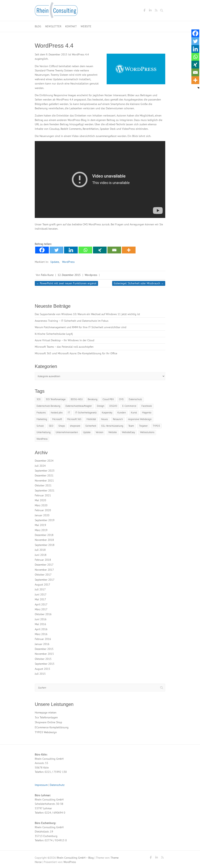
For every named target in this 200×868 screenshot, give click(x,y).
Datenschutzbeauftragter (78, 406)
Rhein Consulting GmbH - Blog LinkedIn (150, 11)
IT (69, 412)
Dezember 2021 (44, 475)
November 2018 (44, 540)
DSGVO (113, 406)
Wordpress (91, 275)
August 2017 (42, 584)
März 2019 (41, 530)
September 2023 (44, 470)
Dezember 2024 (44, 460)
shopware (75, 425)
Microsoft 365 (74, 419)
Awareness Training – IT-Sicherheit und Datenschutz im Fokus (71, 321)
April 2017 (41, 604)
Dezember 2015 (44, 649)
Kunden (121, 412)
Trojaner (143, 425)
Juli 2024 (40, 465)
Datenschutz (135, 399)
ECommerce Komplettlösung (52, 727)
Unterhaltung (44, 432)
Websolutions (147, 432)
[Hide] (198, 87)
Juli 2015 (40, 673)
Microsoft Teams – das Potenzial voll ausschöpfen (64, 346)
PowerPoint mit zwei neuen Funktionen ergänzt (66, 283)
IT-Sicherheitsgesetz (86, 412)
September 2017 (44, 579)
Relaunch (118, 419)
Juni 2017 (40, 594)
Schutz (40, 425)
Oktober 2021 (43, 485)
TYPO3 (156, 425)
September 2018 (44, 545)
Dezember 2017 (44, 564)
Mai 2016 (40, 624)
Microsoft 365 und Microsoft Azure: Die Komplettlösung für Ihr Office (76, 353)
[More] (129, 250)
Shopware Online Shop (48, 722)
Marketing (42, 419)
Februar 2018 (43, 559)
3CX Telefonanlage (56, 399)
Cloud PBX (108, 399)
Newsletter (53, 26)
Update (54, 262)
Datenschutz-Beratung (48, 406)
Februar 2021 (43, 495)
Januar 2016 (42, 644)
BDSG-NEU (77, 399)
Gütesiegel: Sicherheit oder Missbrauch (139, 283)
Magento (146, 412)
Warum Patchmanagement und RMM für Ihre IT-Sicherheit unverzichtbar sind (80, 327)
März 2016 (41, 634)
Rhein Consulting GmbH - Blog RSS (156, 11)
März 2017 (41, 609)
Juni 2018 (40, 555)
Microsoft (57, 419)
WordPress (68, 262)
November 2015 (44, 654)
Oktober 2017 (43, 574)
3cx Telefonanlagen (46, 717)
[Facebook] (42, 250)
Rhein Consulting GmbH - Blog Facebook (144, 11)
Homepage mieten (45, 712)
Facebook (146, 406)
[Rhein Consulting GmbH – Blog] (56, 11)
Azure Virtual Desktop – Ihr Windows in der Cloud (64, 340)
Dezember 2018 (44, 535)
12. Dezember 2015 (69, 275)
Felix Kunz (47, 275)
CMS (121, 399)
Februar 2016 (43, 639)
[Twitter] (56, 250)
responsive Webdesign (140, 419)
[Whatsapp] (85, 250)
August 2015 (42, 669)
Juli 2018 (40, 550)
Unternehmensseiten (67, 432)
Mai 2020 (40, 500)
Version (99, 432)
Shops (61, 425)
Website (86, 26)
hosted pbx (57, 412)
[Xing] (100, 250)
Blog (38, 26)
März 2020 (41, 505)
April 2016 (41, 629)
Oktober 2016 (43, 614)
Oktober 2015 (43, 659)
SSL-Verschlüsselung (112, 425)
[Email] (114, 250)
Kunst (134, 412)
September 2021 (44, 490)
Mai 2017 (40, 599)
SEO (51, 425)
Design (100, 406)
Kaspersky (107, 412)
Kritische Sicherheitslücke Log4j (54, 334)
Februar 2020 (43, 510)
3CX (39, 399)
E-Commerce (129, 406)
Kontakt (71, 26)
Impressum (41, 785)
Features (41, 412)
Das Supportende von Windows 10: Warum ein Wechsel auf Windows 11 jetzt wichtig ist (87, 314)
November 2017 (44, 569)
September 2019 (44, 520)
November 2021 (44, 480)
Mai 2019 (40, 525)
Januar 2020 (42, 515)
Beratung (92, 399)
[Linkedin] (71, 250)
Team (131, 425)
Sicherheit (90, 425)
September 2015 (44, 663)
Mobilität (91, 419)
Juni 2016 (40, 619)
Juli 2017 (40, 589)
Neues (104, 419)
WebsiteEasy (128, 432)
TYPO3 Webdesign (46, 732)
